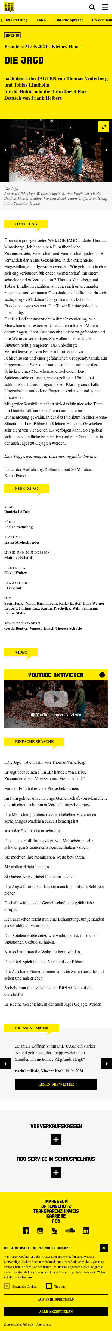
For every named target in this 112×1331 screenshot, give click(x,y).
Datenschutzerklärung (18, 1324)
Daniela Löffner (17, 511)
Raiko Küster (69, 603)
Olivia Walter (15, 572)
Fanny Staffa (15, 613)
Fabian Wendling (18, 527)
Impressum (43, 1324)
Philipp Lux (29, 608)
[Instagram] (40, 1230)
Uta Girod (12, 588)
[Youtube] (54, 1230)
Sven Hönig (13, 603)
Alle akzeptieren (56, 1311)
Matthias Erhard (18, 557)
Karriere (56, 1216)
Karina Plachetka (55, 608)
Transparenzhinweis (56, 1211)
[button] (92, 7)
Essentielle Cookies (24, 1286)
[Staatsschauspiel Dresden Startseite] (9, 7)
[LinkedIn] (86, 1230)
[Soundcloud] (70, 1230)
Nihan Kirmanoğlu (41, 603)
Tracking (60, 1286)
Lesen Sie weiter (56, 1084)
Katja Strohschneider (22, 542)
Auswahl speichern (56, 1299)
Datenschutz (56, 1206)
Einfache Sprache (68, 20)
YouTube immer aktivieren (58, 714)
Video (41, 20)
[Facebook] (26, 1230)
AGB (56, 1221)
